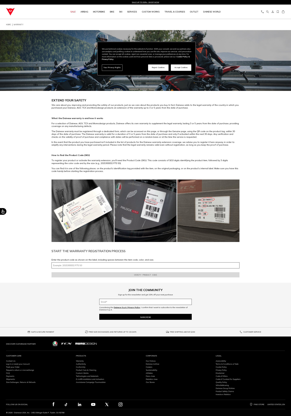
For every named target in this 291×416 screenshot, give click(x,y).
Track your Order (13, 367)
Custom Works (82, 373)
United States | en (276, 404)
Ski (120, 11)
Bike (112, 11)
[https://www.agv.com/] (55, 343)
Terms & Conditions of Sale (227, 364)
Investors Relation (223, 394)
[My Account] (272, 12)
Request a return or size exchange (20, 370)
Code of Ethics (222, 376)
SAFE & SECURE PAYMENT (42, 332)
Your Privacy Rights (112, 67)
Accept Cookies (181, 67)
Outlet (194, 11)
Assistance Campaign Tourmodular (91, 382)
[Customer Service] (262, 12)
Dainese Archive (152, 364)
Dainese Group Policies (225, 388)
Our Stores (150, 382)
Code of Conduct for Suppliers (228, 379)
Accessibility (221, 361)
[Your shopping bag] (283, 12)
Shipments (10, 379)
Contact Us (10, 361)
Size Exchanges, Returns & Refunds (21, 382)
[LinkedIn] (79, 404)
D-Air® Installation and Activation (90, 379)
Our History (151, 361)
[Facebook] (54, 404)
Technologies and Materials (87, 376)
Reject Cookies (158, 67)
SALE (73, 11)
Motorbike (99, 11)
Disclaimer (220, 373)
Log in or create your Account (18, 364)
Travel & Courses (174, 11)
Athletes (149, 373)
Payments (10, 376)
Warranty (80, 361)
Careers (149, 367)
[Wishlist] (278, 12)
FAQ (8, 373)
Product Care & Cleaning (86, 370)
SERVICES (132, 11)
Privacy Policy (221, 370)
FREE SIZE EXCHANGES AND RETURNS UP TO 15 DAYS (112, 332)
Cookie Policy (221, 367)
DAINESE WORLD (212, 11)
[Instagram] (120, 404)
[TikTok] (66, 404)
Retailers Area (151, 379)
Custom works (151, 11)
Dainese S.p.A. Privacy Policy (127, 307)
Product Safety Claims (225, 391)
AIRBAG (84, 11)
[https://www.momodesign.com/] (86, 344)
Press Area (150, 376)
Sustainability (151, 370)
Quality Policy (221, 382)
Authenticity (81, 364)
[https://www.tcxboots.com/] (66, 343)
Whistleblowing (222, 385)
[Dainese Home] (26, 12)
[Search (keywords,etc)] (267, 12)
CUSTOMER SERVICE (252, 332)
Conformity (80, 367)
